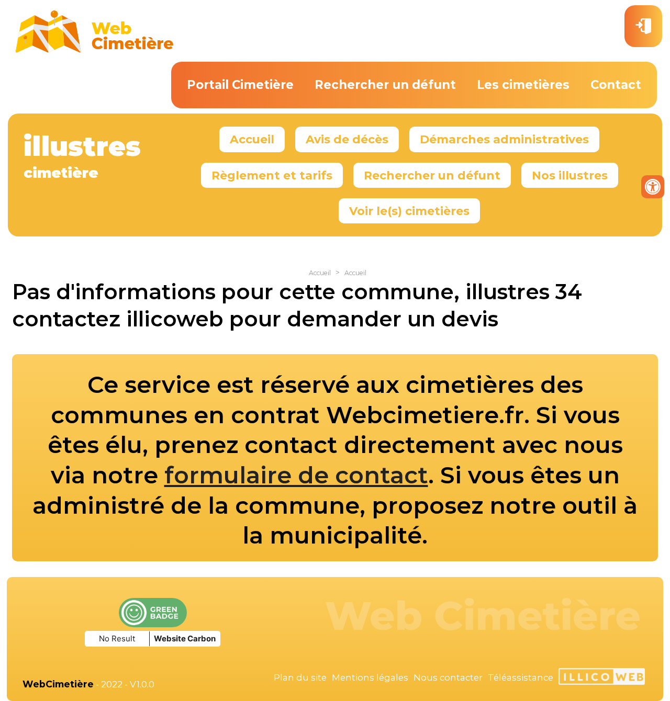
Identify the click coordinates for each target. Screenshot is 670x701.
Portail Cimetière (240, 84)
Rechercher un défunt (385, 84)
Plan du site (300, 677)
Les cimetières (523, 84)
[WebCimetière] (95, 50)
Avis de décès (347, 139)
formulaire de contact (296, 475)
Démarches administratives (504, 139)
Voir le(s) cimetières (409, 211)
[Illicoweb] (601, 678)
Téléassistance (520, 677)
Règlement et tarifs (271, 175)
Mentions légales (370, 677)
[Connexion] (643, 26)
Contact (615, 84)
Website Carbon (185, 638)
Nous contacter (448, 677)
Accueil (252, 139)
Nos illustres (570, 175)
